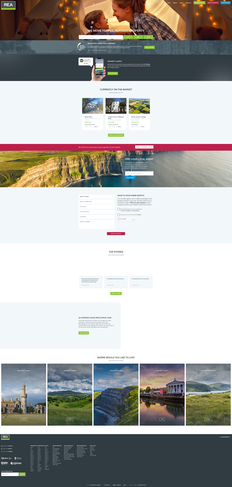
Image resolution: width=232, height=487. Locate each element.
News (181, 3)
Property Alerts (199, 2)
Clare (46, 447)
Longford (39, 464)
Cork (31, 449)
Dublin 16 (32, 458)
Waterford (39, 469)
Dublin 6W (47, 452)
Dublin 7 (31, 453)
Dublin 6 (39, 452)
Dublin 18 (46, 458)
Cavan (39, 447)
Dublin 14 (39, 456)
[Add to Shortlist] (101, 100)
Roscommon (40, 467)
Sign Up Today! (113, 73)
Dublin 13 (32, 456)
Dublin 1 (46, 449)
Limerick (31, 464)
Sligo (46, 467)
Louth (46, 464)
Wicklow (39, 470)
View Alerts (86, 63)
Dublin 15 (46, 456)
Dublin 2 (31, 450)
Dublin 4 (46, 450)
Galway (31, 461)
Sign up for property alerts (144, 147)
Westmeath (47, 469)
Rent (138, 37)
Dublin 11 (39, 455)
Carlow (31, 447)
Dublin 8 (39, 453)
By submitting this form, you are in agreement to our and (131, 209)
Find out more (149, 47)
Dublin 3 (39, 450)
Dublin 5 (31, 452)
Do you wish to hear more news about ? (130, 214)
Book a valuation (213, 2)
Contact (188, 3)
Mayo (31, 466)
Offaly (31, 467)
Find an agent (226, 2)
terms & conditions (126, 210)
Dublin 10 (32, 455)
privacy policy (136, 210)
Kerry (39, 461)
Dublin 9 (46, 453)
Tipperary (32, 469)
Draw (148, 37)
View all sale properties (116, 135)
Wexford (31, 470)
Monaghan (47, 466)
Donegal (39, 449)
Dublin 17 (39, 458)
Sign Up (22, 474)
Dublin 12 (46, 455)
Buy (128, 37)
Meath (39, 466)
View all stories (116, 293)
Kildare (46, 461)
